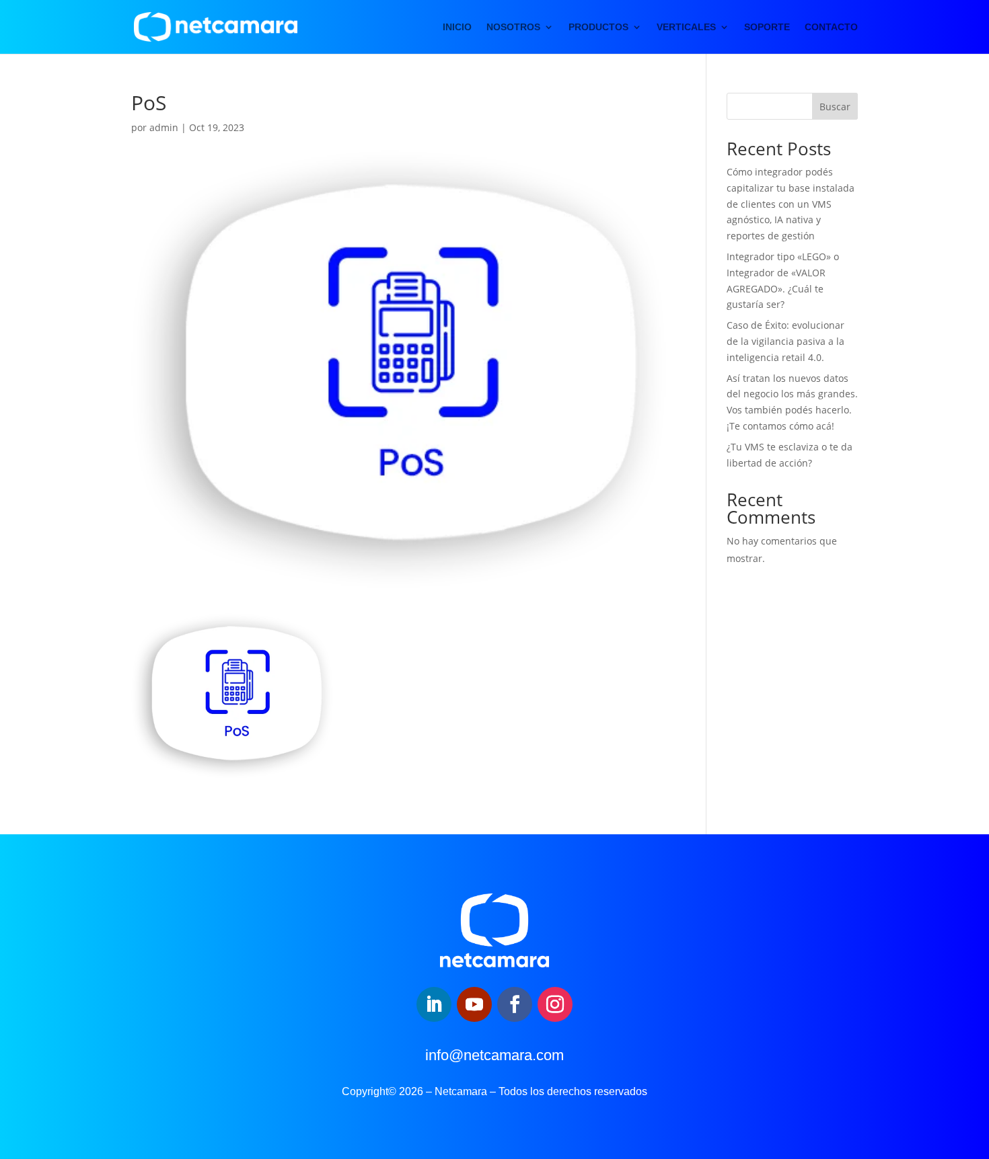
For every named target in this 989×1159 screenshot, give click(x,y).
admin (163, 127)
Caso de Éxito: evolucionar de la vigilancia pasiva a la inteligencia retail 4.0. (785, 341)
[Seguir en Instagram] (555, 1004)
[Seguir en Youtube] (474, 1004)
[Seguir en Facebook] (514, 1004)
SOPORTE (767, 27)
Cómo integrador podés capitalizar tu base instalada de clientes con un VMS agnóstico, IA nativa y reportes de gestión (790, 203)
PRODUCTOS (598, 27)
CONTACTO (831, 27)
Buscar (834, 106)
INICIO (457, 27)
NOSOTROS (513, 27)
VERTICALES (686, 27)
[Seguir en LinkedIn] (433, 1004)
